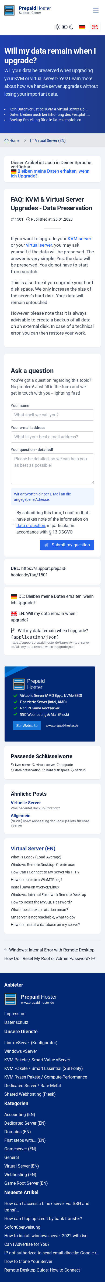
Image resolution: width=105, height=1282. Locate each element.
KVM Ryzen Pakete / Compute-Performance (45, 1077)
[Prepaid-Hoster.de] (52, 704)
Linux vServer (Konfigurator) (31, 1042)
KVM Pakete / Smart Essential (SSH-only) (43, 1068)
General (11, 1157)
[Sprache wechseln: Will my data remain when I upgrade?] (95, 27)
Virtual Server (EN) (33, 848)
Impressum (15, 1013)
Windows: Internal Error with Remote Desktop (48, 894)
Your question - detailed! (32, 449)
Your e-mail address (28, 427)
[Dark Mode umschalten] (64, 27)
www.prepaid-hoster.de (37, 1003)
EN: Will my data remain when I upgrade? (44, 617)
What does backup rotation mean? (39, 909)
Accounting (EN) (19, 1114)
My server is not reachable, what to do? (43, 917)
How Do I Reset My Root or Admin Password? (48, 958)
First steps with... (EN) (25, 1140)
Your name (20, 405)
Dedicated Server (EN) (25, 1123)
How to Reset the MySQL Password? (41, 902)
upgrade (67, 765)
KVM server (79, 238)
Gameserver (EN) (20, 1148)
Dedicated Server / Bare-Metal (32, 1085)
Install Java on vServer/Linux (35, 887)
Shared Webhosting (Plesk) (30, 1094)
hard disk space (57, 770)
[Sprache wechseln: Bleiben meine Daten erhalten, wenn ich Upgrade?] (82, 27)
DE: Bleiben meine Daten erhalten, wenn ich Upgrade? (52, 599)
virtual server (39, 245)
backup (80, 770)
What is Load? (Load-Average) (36, 857)
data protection (30, 525)
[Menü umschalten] (96, 10)
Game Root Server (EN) (26, 1183)
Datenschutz (16, 1022)
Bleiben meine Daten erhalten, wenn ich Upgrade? (50, 173)
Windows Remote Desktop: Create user (43, 864)
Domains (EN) (17, 1131)
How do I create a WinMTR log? (36, 879)
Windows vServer (20, 1051)
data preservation (28, 770)
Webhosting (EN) (20, 1174)
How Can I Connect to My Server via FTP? (45, 872)
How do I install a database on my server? (45, 924)
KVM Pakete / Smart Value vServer (37, 1059)
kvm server (23, 765)
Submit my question (70, 544)
